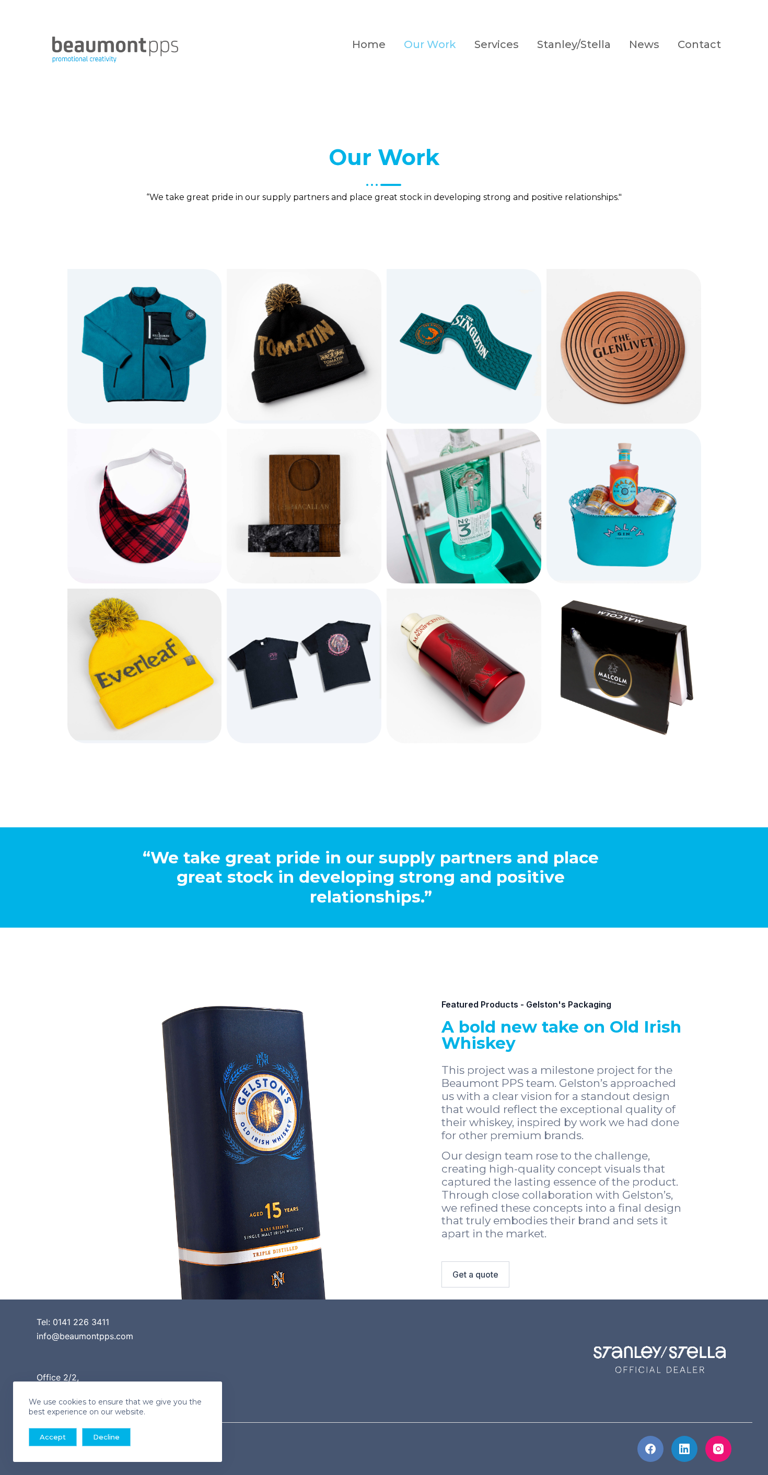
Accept (53, 1437)
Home (369, 44)
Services (496, 44)
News (644, 44)
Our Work (430, 44)
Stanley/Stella (574, 44)
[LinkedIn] (684, 1449)
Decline (106, 1437)
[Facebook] (650, 1449)
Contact (699, 44)
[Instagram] (718, 1449)
